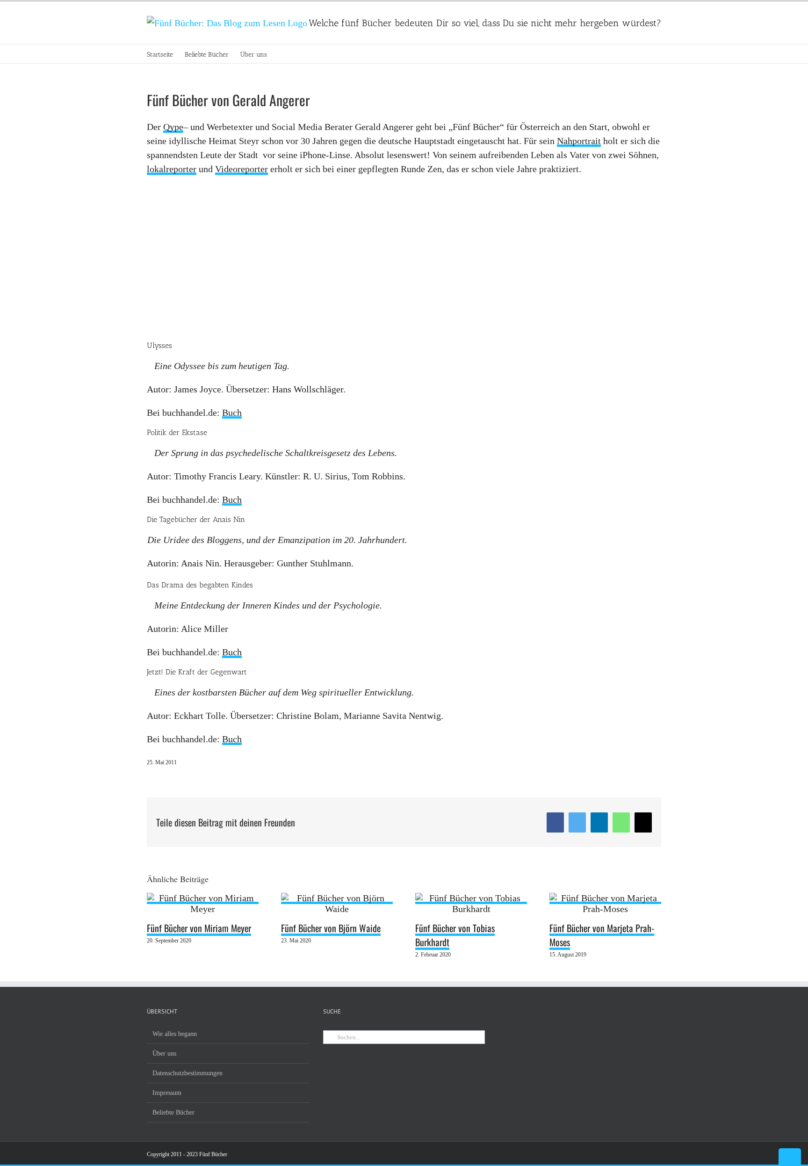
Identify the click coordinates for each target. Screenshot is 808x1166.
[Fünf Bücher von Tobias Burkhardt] (471, 898)
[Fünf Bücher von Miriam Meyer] (203, 898)
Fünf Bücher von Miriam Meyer (199, 928)
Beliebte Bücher (173, 1112)
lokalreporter (171, 169)
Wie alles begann (174, 1033)
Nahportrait (579, 141)
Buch (232, 412)
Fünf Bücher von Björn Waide (331, 928)
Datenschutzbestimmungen (187, 1073)
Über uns (164, 1053)
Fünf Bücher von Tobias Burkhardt (455, 935)
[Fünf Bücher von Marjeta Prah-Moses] (605, 898)
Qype (173, 127)
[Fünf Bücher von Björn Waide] (337, 898)
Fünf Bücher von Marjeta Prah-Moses (601, 935)
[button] (281, 53)
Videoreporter (241, 169)
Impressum (166, 1092)
